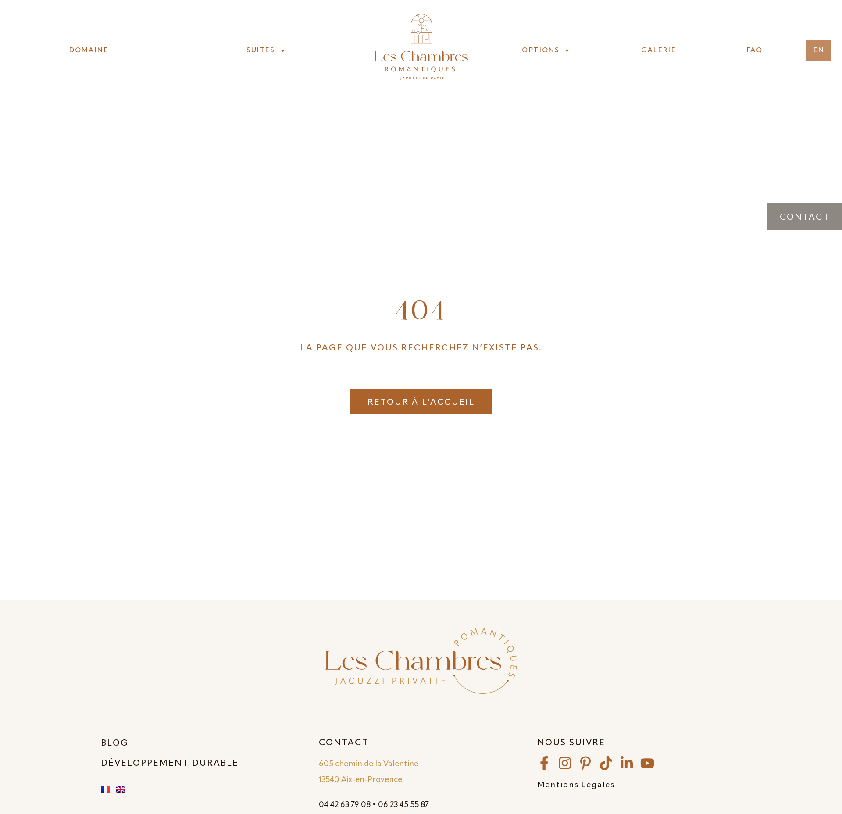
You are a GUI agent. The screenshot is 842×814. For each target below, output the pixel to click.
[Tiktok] (606, 763)
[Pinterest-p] (585, 763)
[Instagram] (565, 763)
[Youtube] (647, 763)
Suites (260, 50)
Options (540, 50)
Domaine (88, 50)
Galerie (658, 50)
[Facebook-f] (544, 763)
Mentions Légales (576, 785)
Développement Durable (170, 763)
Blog (114, 743)
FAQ (754, 50)
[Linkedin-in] (627, 763)
